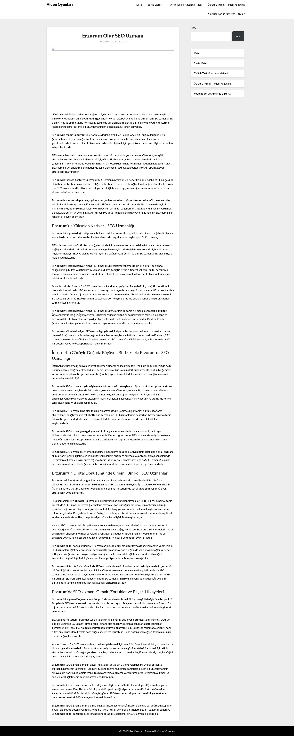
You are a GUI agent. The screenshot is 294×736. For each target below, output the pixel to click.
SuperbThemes (166, 731)
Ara (193, 27)
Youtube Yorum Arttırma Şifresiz (226, 13)
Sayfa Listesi (155, 4)
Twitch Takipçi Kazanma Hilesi (185, 4)
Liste (139, 4)
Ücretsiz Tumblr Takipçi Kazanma (226, 4)
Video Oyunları (60, 4)
